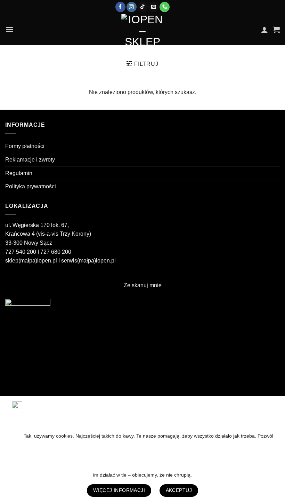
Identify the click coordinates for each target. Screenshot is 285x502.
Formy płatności (24, 146)
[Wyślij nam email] (153, 7)
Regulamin (18, 173)
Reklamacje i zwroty (30, 160)
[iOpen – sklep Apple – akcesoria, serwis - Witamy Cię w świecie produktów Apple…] (142, 29)
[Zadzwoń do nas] (165, 7)
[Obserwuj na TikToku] (142, 7)
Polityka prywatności (30, 186)
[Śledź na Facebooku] (120, 7)
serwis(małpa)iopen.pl (88, 261)
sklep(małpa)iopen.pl (31, 261)
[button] (9, 29)
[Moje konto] (264, 29)
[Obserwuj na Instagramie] (132, 7)
